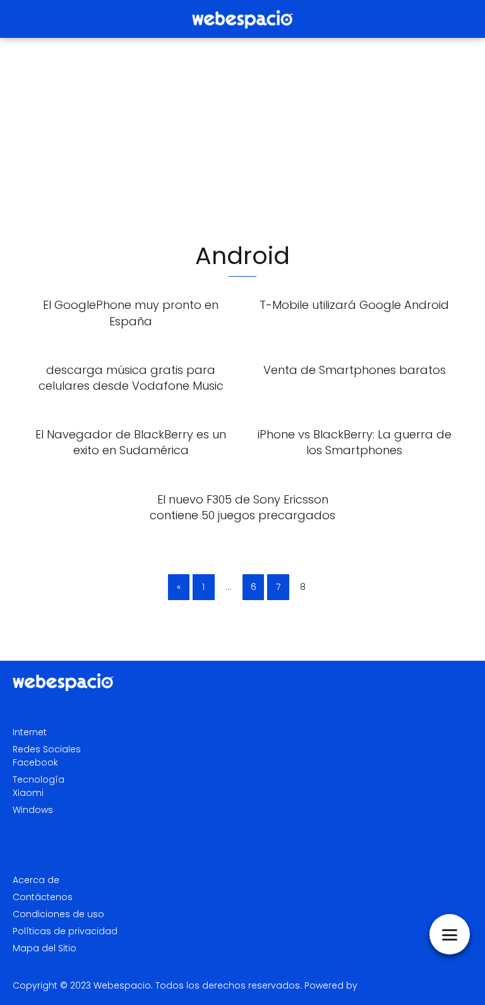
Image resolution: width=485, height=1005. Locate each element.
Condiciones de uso (58, 914)
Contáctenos (43, 897)
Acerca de (36, 880)
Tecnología (38, 779)
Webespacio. (123, 985)
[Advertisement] (242, 139)
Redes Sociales (47, 749)
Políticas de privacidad (65, 931)
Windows (33, 809)
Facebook (35, 762)
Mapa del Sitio (44, 948)
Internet (30, 732)
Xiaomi (28, 792)
